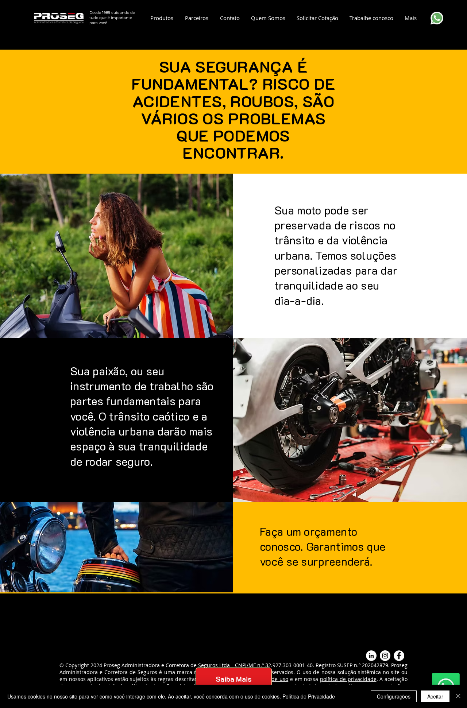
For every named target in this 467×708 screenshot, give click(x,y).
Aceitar (435, 696)
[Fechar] (458, 696)
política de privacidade (348, 679)
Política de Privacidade (308, 696)
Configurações (393, 696)
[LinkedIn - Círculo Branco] (371, 655)
